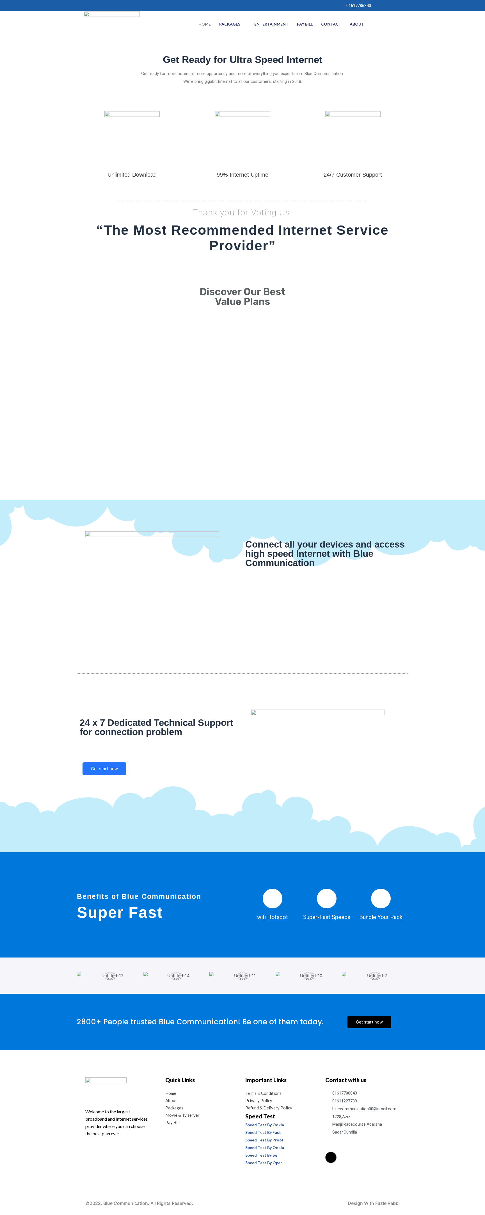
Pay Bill (305, 24)
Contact (331, 24)
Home (204, 24)
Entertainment (271, 24)
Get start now (104, 768)
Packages (229, 24)
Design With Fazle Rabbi (374, 1203)
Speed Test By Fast (263, 1132)
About (357, 24)
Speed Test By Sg (261, 1155)
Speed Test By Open (264, 1162)
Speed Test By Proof (264, 1140)
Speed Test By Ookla (264, 1124)
